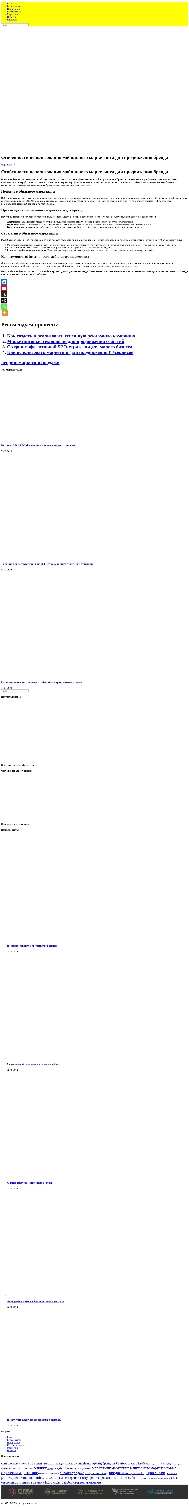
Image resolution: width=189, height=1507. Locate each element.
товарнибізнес (152, 1478)
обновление (54, 1473)
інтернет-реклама (86, 1482)
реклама (171, 1473)
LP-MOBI (24, 1464)
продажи (50, 362)
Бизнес (10, 1437)
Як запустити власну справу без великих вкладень (34, 1420)
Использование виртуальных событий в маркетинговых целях (41, 682)
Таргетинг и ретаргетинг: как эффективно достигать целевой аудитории (47, 563)
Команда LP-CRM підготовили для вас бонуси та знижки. (38, 445)
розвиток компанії (26, 1478)
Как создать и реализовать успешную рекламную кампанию (71, 335)
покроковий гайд (96, 1473)
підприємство (153, 1472)
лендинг (9, 362)
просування (132, 1473)
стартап (57, 1477)
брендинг (108, 1463)
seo (31, 1463)
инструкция (167, 1463)
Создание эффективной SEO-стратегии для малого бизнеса (69, 346)
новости (41, 1473)
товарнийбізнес (163, 1478)
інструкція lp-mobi (58, 1482)
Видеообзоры (14, 11)
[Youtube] (4, 288)
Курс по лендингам (17, 1445)
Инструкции (13, 9)
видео (147, 1463)
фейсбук (172, 1478)
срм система (46, 1478)
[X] (4, 294)
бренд (97, 1463)
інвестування (33, 1482)
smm (38, 1463)
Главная (11, 3)
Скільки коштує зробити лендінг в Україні (29, 1183)
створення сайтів (124, 1477)
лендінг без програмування (72, 1468)
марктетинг (28, 1473)
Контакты (12, 19)
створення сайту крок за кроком (87, 1478)
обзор (48, 1473)
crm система (10, 1463)
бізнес (121, 1463)
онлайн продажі (72, 1473)
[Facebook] (4, 282)
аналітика (84, 1463)
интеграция (178, 1464)
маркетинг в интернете (130, 1468)
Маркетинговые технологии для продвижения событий (65, 341)
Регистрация (13, 6)
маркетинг (29, 362)
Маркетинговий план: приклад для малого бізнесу (34, 1064)
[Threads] (4, 300)
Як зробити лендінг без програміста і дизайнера (32, 946)
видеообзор (156, 1464)
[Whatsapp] (4, 307)
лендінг (50, 1469)
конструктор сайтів (17, 1468)
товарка (142, 1478)
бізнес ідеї (135, 1463)
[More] (4, 313)
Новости (11, 17)
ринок (6, 1477)
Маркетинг (12, 14)
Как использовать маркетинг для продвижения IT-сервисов (70, 352)
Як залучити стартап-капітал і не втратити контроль (35, 1301)
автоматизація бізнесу (60, 1463)
